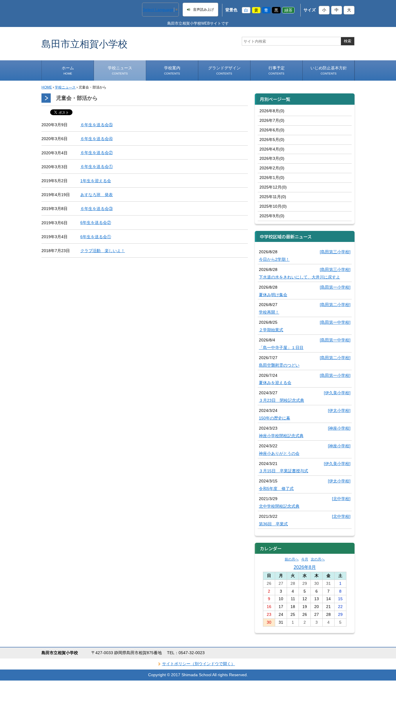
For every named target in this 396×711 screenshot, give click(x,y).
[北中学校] (341, 498)
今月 (304, 559)
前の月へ (292, 559)
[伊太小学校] (339, 410)
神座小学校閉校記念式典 (281, 435)
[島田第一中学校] (335, 322)
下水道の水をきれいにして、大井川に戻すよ (299, 277)
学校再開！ (269, 312)
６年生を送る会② (96, 152)
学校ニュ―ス (65, 87)
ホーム (68, 70)
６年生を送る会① (96, 166)
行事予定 (276, 70)
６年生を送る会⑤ (96, 124)
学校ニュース (120, 70)
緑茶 (288, 10)
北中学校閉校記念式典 (279, 506)
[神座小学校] (339, 428)
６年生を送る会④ (96, 138)
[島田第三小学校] (335, 251)
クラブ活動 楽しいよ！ (102, 250)
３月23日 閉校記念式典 (281, 400)
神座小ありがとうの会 (279, 453)
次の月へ (318, 559)
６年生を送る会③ (96, 208)
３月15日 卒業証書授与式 (283, 470)
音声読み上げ (203, 10)
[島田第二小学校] (335, 304)
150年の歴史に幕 (274, 418)
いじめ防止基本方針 (328, 70)
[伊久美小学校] (337, 392)
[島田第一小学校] (335, 287)
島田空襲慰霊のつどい (279, 365)
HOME (46, 87)
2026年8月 (305, 567)
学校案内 (172, 70)
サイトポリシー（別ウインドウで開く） (198, 663)
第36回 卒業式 (273, 524)
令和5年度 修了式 (276, 488)
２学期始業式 (271, 330)
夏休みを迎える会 (275, 382)
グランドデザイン (224, 70)
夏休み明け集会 (273, 294)
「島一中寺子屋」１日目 (281, 347)
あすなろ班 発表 (96, 194)
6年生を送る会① (95, 236)
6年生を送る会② (95, 222)
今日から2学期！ (274, 259)
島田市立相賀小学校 (84, 43)
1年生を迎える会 (95, 180)
